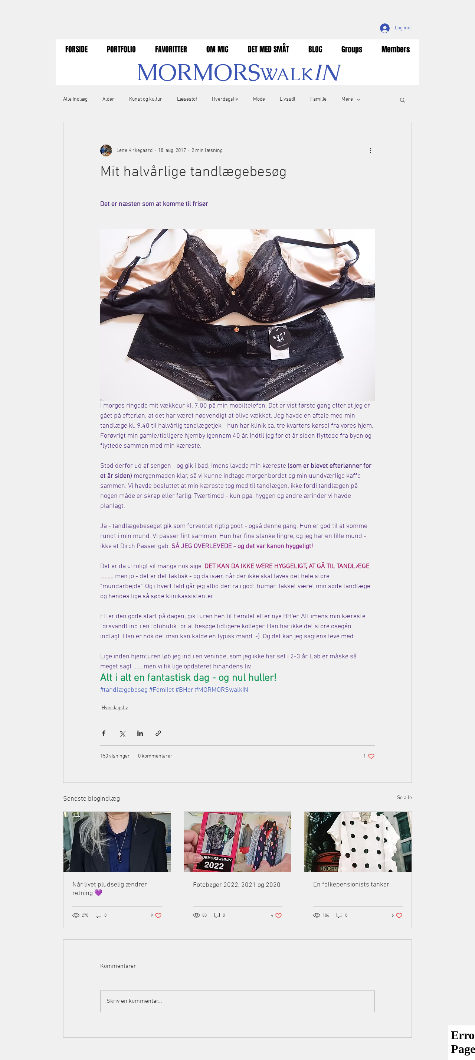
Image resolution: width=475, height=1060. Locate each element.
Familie (318, 99)
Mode (259, 99)
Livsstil (287, 99)
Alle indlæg (75, 99)
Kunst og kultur (145, 99)
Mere (347, 99)
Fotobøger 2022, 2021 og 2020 (237, 885)
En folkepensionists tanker (351, 885)
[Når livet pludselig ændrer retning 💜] (117, 842)
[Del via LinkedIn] (140, 733)
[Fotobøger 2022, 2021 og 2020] (237, 842)
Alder (108, 99)
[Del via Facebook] (103, 733)
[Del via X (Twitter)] (121, 733)
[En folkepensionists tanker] (358, 842)
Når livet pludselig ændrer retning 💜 (109, 889)
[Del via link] (158, 733)
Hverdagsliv (225, 99)
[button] (402, 100)
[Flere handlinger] (370, 150)
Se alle (404, 798)
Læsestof (187, 99)
